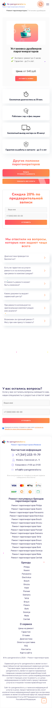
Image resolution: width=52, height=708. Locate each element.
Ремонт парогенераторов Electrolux (26, 516)
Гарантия (26, 632)
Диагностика (26, 639)
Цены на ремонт (26, 628)
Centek (26, 619)
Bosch (27, 581)
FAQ (26, 646)
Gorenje (26, 612)
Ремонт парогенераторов (17, 10)
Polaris (27, 605)
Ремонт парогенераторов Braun (27, 540)
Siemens (26, 595)
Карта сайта (26, 653)
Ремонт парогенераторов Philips (26, 505)
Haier (26, 588)
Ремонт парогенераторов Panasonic (27, 512)
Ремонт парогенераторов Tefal (26, 537)
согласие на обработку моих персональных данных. (24, 428)
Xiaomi (27, 570)
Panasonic (26, 574)
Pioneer (26, 591)
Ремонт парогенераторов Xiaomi (26, 509)
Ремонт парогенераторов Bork (26, 547)
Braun (26, 602)
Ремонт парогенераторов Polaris (26, 544)
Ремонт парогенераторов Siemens (27, 533)
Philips (27, 567)
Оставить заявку (26, 78)
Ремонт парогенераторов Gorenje (26, 551)
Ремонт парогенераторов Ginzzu (26, 523)
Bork (27, 609)
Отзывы (26, 635)
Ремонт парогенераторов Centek (26, 558)
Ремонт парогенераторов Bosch (27, 519)
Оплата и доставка (26, 642)
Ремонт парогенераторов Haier (26, 526)
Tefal (26, 598)
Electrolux (26, 577)
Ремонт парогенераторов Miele (26, 554)
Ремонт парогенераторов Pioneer (26, 530)
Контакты (26, 649)
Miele (26, 616)
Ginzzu (26, 584)
